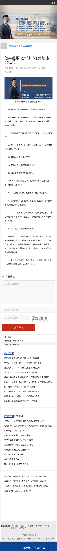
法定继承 (34, 481)
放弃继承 (28, 46)
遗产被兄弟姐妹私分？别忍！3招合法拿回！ (22, 358)
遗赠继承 (25, 476)
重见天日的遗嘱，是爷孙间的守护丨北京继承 (22, 362)
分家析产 (8, 485)
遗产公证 (34, 476)
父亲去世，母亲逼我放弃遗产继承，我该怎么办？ (24, 421)
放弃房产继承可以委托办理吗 (16, 464)
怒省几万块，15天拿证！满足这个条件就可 (22, 367)
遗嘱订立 (18, 490)
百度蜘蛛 (22, 525)
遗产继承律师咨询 (32, 547)
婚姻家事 (27, 490)
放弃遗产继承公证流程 (13, 454)
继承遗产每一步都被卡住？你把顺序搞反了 (22, 396)
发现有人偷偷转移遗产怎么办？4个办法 (20, 401)
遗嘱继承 (8, 476)
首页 (11, 46)
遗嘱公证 (46, 485)
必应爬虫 (22, 528)
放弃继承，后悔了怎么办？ (15, 430)
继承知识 (18, 46)
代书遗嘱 (16, 485)
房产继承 (16, 481)
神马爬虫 (31, 525)
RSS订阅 (14, 525)
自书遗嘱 (38, 485)
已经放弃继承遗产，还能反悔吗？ (18, 435)
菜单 (53, 2)
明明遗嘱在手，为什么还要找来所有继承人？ (22, 391)
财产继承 (43, 476)
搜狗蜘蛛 (39, 525)
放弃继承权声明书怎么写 (14, 344)
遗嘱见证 (16, 476)
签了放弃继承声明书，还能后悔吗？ (19, 440)
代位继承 (43, 481)
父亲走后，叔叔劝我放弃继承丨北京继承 (21, 372)
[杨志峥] (28, 22)
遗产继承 (25, 481)
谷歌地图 (14, 528)
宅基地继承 (9, 490)
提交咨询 (18, 327)
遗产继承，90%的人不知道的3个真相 (19, 386)
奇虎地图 (47, 525)
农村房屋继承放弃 (11, 459)
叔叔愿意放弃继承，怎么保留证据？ (19, 444)
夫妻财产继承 (27, 485)
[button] (4, 22)
